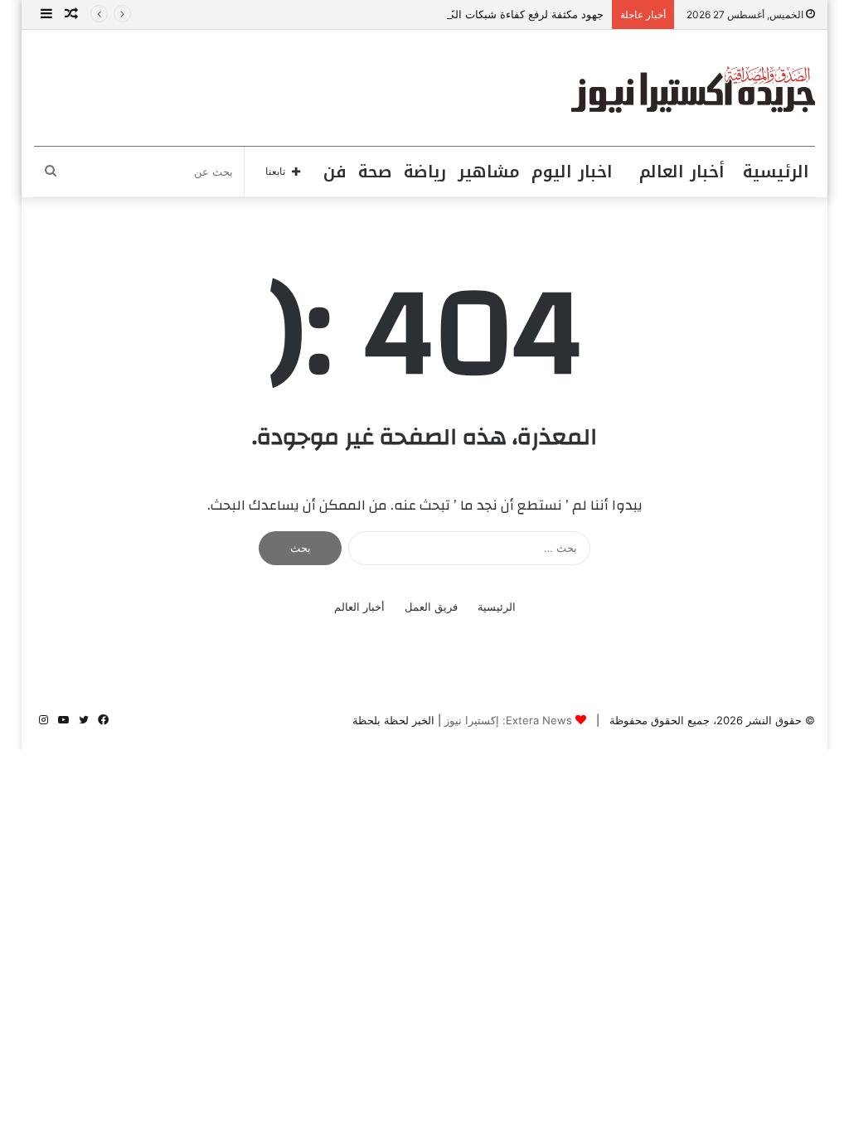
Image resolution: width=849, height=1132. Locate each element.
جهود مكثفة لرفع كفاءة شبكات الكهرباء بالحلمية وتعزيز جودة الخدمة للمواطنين (425, 14)
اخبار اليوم (572, 171)
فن (335, 171)
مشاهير (489, 171)
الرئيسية (776, 171)
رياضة (425, 171)
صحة (375, 171)
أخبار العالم (682, 171)
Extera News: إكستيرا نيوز (508, 720)
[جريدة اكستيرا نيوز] (693, 88)
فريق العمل (431, 606)
